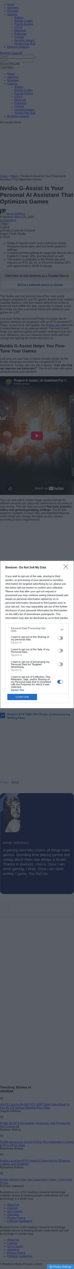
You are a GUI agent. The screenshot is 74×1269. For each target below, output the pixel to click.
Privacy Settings (62, 1266)
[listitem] (37, 629)
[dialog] (37, 634)
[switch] (60, 638)
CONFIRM (22, 697)
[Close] (67, 567)
